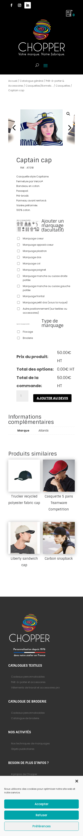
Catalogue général (31, 81)
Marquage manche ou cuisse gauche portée (46, 288)
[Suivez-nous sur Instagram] (19, 5)
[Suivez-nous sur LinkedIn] (27, 5)
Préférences (41, 826)
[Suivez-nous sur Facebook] (11, 5)
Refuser (41, 815)
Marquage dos (32, 257)
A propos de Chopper (24, 774)
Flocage (28, 331)
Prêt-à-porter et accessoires (28, 682)
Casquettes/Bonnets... (39, 85)
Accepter (42, 804)
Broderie (28, 338)
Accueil (12, 81)
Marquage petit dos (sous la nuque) (45, 302)
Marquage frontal (34, 296)
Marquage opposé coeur (38, 244)
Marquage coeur (33, 238)
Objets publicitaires (22, 749)
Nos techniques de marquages (30, 743)
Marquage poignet (34, 269)
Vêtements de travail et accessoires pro (35, 687)
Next (69, 128)
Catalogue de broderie (25, 718)
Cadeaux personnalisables (28, 676)
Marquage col (31, 263)
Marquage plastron (35, 251)
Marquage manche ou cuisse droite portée (45, 278)
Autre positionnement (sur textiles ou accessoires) (45, 310)
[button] (77, 781)
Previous (14, 128)
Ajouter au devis (52, 398)
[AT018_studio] (41, 127)
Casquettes (63, 85)
